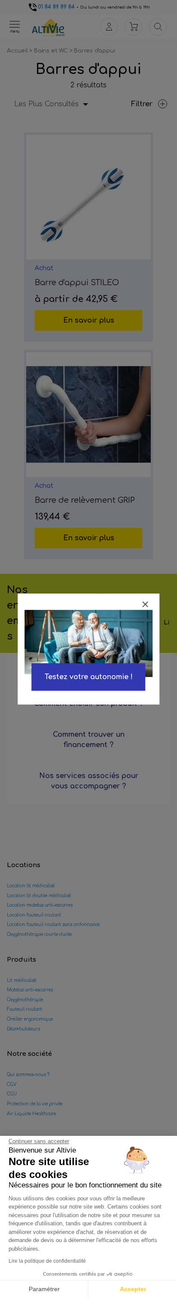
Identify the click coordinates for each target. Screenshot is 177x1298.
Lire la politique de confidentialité (47, 1261)
